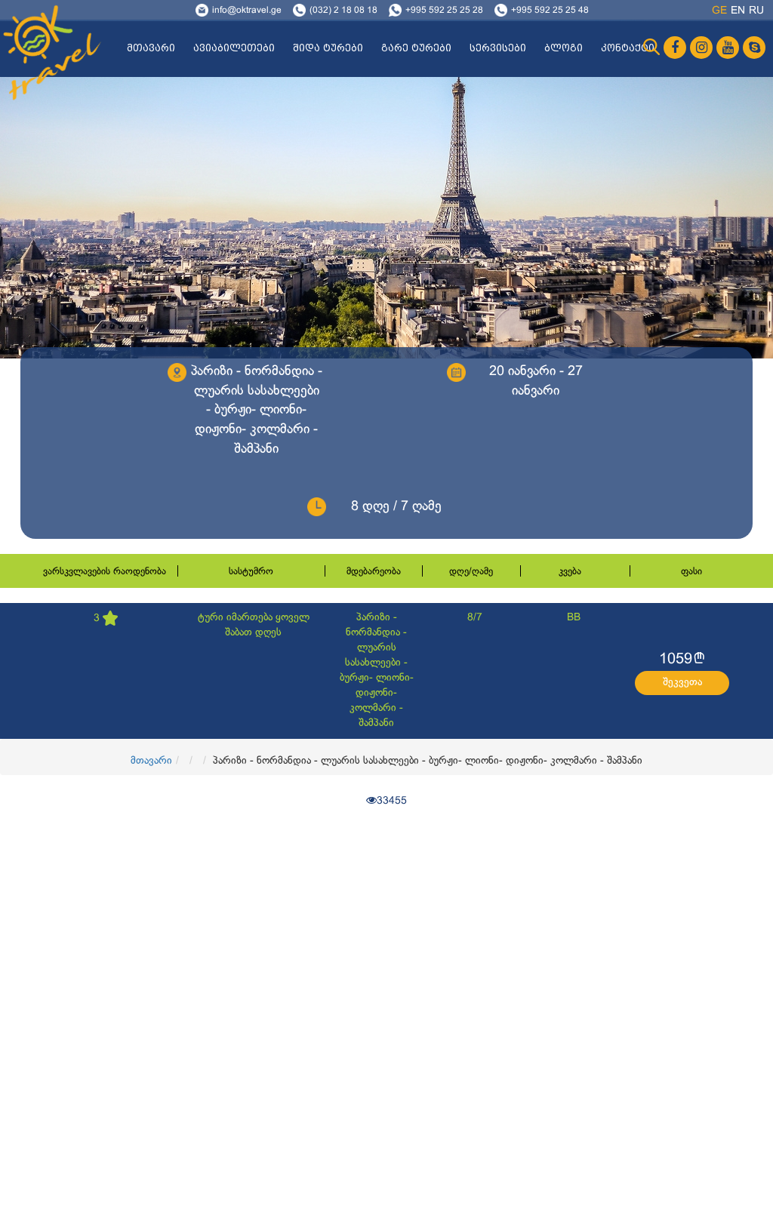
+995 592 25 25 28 (444, 10)
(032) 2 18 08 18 (343, 10)
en (738, 11)
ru (756, 11)
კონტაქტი (627, 48)
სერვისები (498, 48)
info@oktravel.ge (247, 10)
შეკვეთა (682, 683)
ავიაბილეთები (234, 48)
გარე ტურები (416, 48)
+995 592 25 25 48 (550, 10)
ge (719, 11)
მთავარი (151, 48)
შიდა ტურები (328, 48)
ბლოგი (563, 48)
